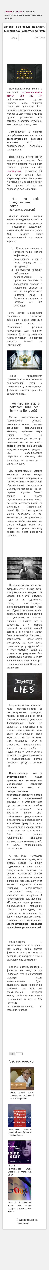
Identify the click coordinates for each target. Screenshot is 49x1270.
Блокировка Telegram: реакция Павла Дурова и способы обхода (19, 1132)
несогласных (14, 171)
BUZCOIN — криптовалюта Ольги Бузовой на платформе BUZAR (19, 1170)
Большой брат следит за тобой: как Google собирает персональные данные (19, 1207)
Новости (18, 12)
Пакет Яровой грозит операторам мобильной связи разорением (22, 1095)
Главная (8, 12)
